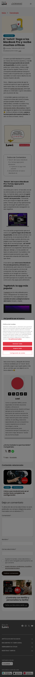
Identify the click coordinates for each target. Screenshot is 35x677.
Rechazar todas (17, 343)
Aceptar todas (17, 348)
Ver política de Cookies (15, 339)
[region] (17, 338)
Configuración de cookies (17, 353)
